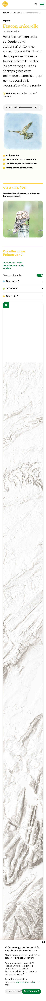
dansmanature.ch (25, 982)
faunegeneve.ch (11, 196)
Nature (6, 13)
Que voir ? (17, 13)
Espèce (7, 20)
